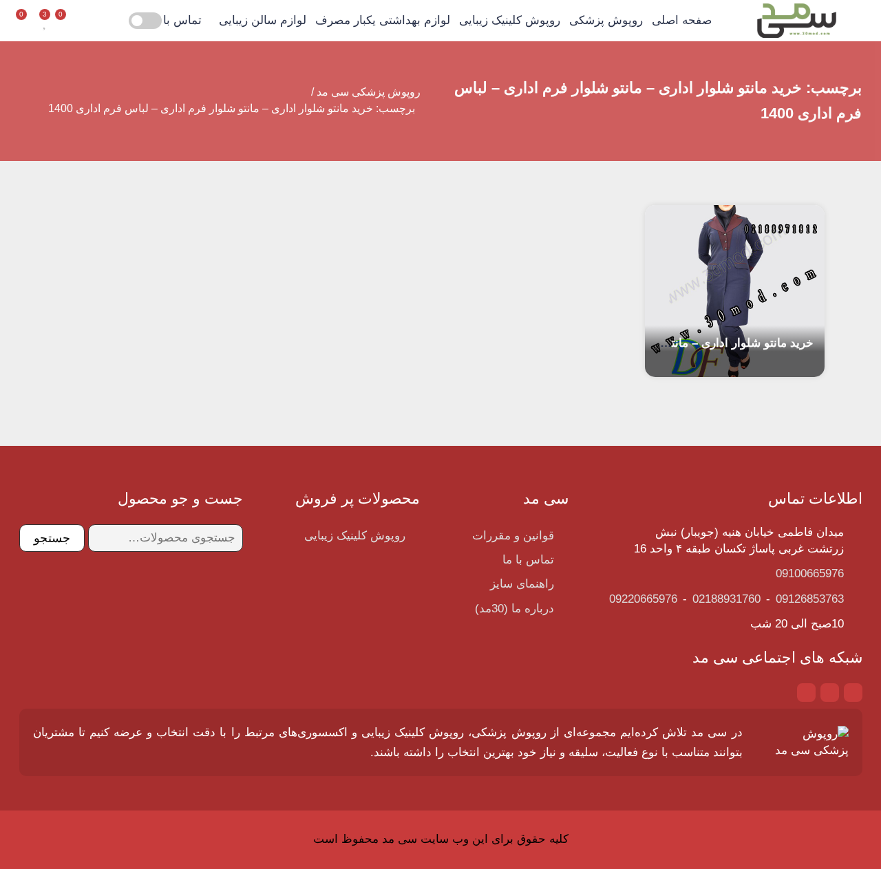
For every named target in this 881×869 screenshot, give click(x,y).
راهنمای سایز (522, 583)
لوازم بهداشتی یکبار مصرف (382, 20)
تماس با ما (176, 20)
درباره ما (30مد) (514, 608)
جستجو (52, 538)
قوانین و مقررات (513, 535)
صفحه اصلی (682, 20)
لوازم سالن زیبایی (262, 20)
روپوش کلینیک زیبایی (509, 20)
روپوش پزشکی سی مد (369, 92)
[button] (88, 21)
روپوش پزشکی (606, 20)
